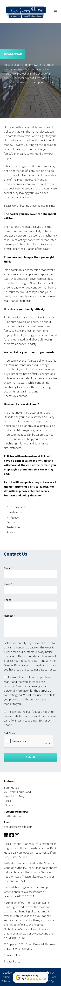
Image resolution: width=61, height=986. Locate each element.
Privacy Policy (12, 961)
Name (7, 568)
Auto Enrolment (16, 507)
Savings (11, 532)
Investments (14, 512)
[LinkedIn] (6, 836)
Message (9, 615)
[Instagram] (17, 836)
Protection (13, 527)
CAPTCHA (9, 733)
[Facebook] (11, 836)
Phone (7, 599)
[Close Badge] (47, 973)
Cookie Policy (12, 955)
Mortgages (13, 517)
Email (7, 584)
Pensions (12, 522)
